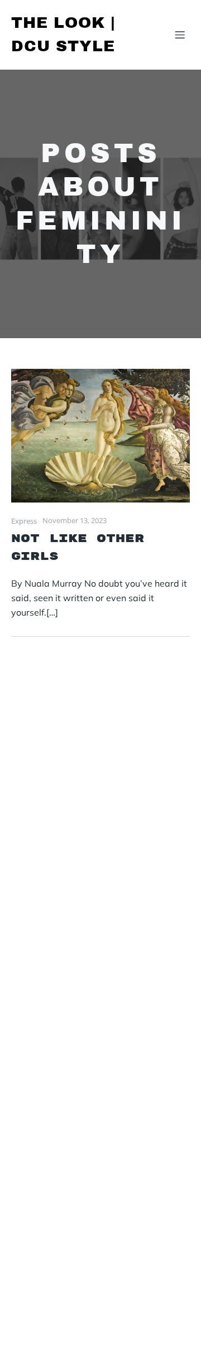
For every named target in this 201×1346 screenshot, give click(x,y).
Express (24, 521)
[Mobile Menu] (180, 35)
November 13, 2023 (74, 520)
